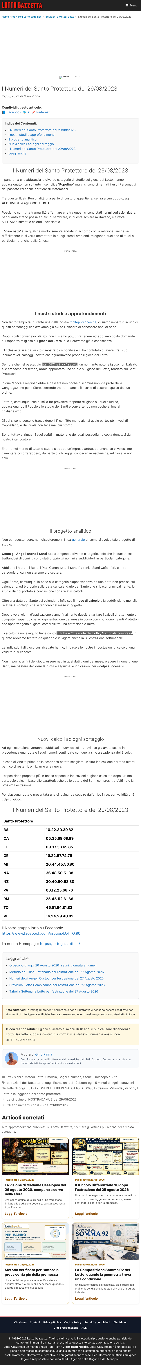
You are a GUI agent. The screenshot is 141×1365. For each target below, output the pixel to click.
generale (78, 539)
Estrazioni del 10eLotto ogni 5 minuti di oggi (85, 1083)
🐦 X (26, 112)
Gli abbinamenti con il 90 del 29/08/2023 (37, 1105)
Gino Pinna (43, 1054)
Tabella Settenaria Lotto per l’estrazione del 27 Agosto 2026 (53, 991)
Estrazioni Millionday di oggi (114, 1088)
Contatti (35, 1322)
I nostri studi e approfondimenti (31, 134)
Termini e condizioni (97, 1322)
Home (5, 16)
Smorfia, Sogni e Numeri (63, 1077)
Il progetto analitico (22, 139)
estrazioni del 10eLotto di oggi (29, 1083)
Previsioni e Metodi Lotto (59, 16)
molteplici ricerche (83, 322)
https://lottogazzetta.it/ (60, 943)
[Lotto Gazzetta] (22, 5)
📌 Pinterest (41, 112)
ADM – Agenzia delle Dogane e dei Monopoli (90, 1359)
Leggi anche (17, 153)
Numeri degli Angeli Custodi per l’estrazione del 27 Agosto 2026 (56, 978)
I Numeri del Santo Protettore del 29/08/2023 (42, 130)
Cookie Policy (72, 1322)
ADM (85, 1327)
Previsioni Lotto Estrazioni (26, 16)
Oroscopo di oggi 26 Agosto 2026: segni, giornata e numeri (53, 965)
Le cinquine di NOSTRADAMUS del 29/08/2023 (42, 1099)
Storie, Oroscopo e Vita (100, 1077)
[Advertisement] (70, 48)
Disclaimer (120, 1322)
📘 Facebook (11, 112)
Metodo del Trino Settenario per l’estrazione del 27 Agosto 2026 (56, 972)
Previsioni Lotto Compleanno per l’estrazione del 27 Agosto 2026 (57, 985)
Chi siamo (20, 1322)
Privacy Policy (52, 1322)
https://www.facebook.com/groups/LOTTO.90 (41, 933)
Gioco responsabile (66, 1327)
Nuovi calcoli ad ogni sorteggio (31, 144)
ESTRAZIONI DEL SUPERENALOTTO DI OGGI (59, 1088)
